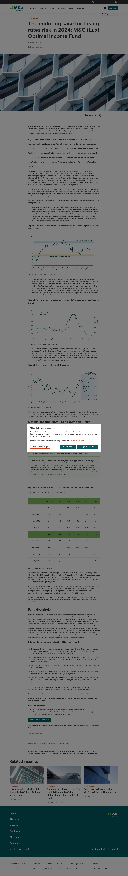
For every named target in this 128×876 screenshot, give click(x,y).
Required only (68, 447)
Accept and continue (87, 447)
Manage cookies (39, 447)
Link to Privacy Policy (77, 441)
